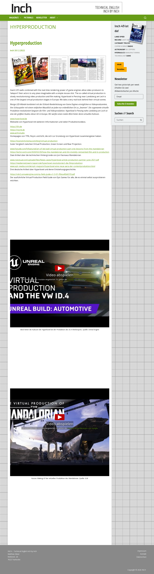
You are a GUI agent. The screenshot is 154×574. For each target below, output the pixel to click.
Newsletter (41, 17)
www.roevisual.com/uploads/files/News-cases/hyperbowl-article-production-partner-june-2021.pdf (54, 160)
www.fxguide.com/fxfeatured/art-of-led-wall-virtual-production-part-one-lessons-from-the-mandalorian (57, 148)
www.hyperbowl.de (18, 118)
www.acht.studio (17, 133)
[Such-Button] (141, 120)
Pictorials (28, 17)
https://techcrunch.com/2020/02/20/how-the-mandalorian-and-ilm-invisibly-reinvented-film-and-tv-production (59, 152)
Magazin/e (14, 17)
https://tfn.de (16, 126)
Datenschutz (141, 557)
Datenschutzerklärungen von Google (82, 279)
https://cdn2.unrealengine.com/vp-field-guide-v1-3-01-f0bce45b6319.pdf (42, 174)
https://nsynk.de (17, 129)
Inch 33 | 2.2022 (17, 50)
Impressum (142, 551)
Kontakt (143, 554)
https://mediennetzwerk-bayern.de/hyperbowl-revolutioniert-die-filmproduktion (46, 163)
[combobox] (127, 119)
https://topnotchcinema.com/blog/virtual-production (34, 141)
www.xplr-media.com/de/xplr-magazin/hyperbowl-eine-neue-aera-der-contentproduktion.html (52, 166)
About (52, 17)
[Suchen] (145, 18)
